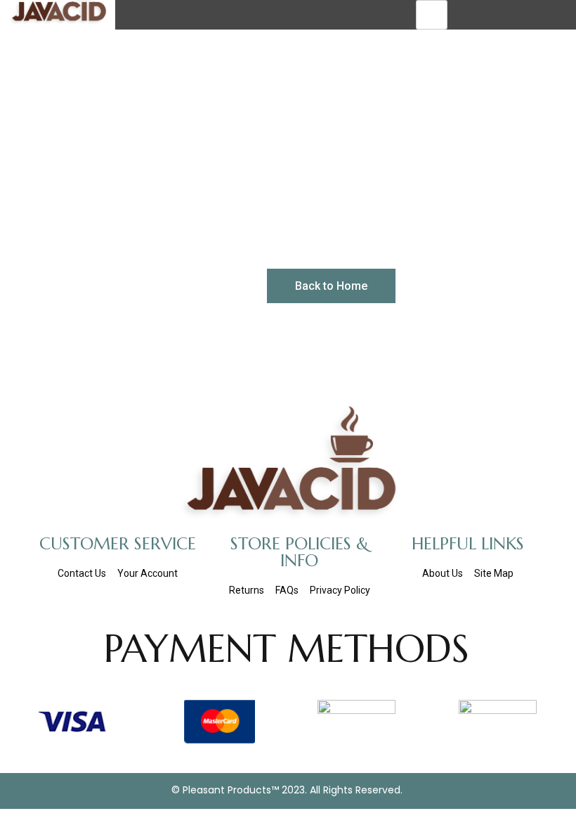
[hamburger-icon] (431, 15)
